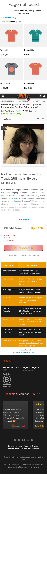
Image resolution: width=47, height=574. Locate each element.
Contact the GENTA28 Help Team (23, 352)
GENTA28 (15, 110)
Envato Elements (15, 446)
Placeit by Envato (31, 446)
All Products (25, 449)
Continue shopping (8, 17)
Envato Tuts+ (13, 449)
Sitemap (35, 449)
